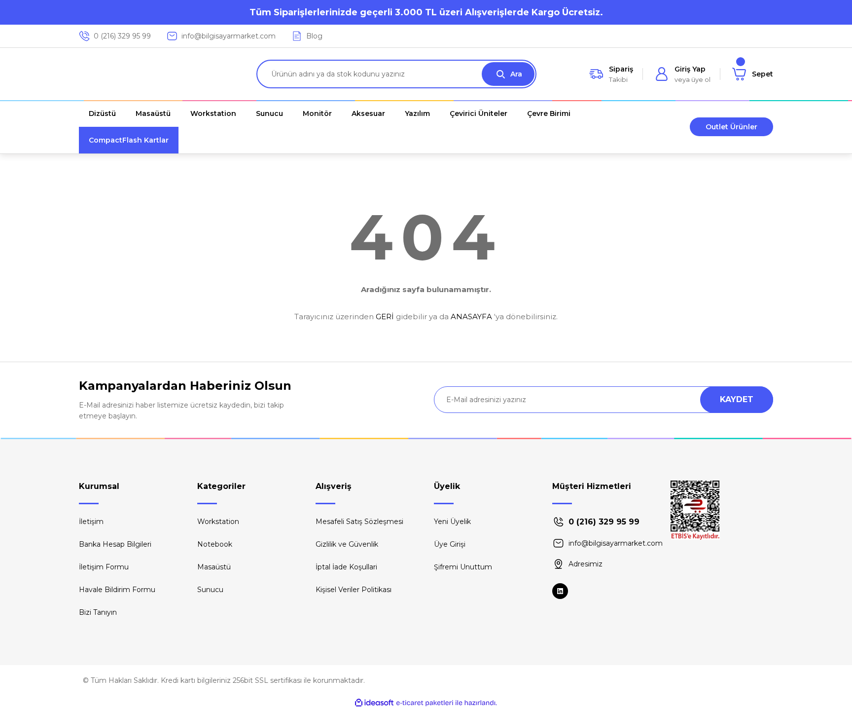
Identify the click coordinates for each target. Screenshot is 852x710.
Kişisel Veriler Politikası (353, 589)
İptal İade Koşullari (346, 566)
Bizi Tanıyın (98, 612)
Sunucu (210, 589)
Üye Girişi (449, 544)
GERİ (385, 316)
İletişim (91, 521)
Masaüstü (214, 566)
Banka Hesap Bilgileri (115, 544)
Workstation (218, 521)
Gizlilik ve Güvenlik (347, 544)
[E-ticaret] (425, 703)
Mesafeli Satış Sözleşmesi (359, 521)
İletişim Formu (104, 566)
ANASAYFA (471, 316)
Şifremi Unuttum (463, 566)
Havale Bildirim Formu (117, 589)
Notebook (214, 544)
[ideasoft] (374, 703)
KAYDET (736, 399)
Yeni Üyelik (452, 521)
